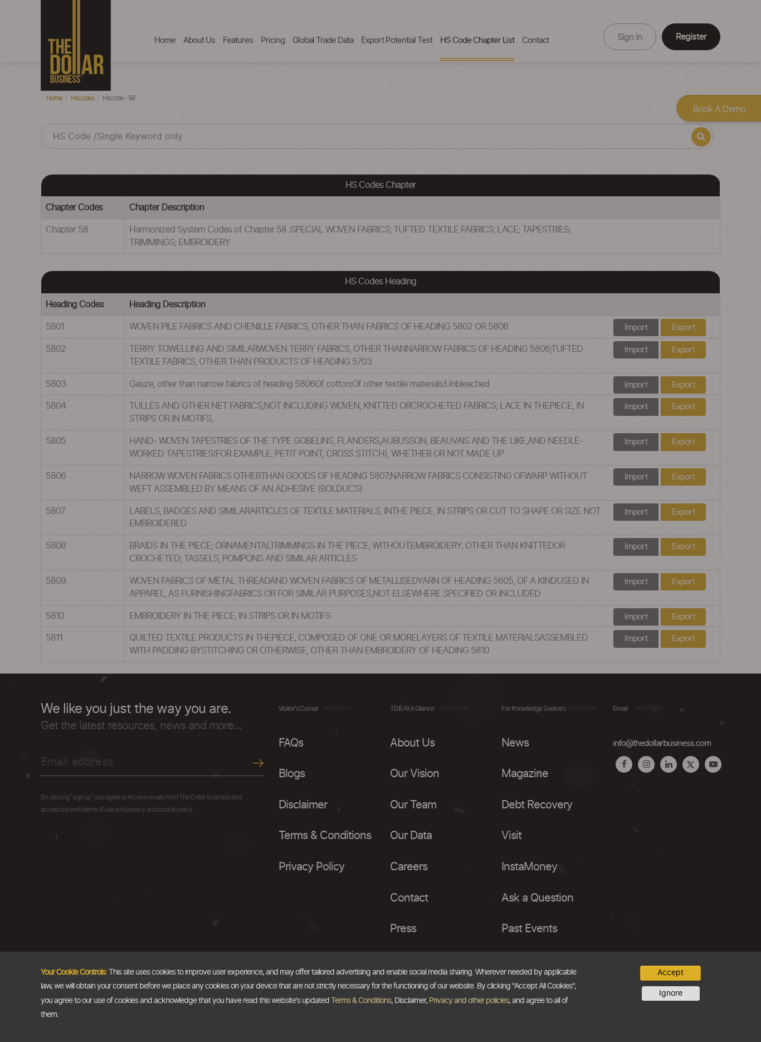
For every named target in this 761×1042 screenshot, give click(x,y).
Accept (670, 973)
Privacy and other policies (469, 1001)
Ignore (670, 993)
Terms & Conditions (361, 1001)
